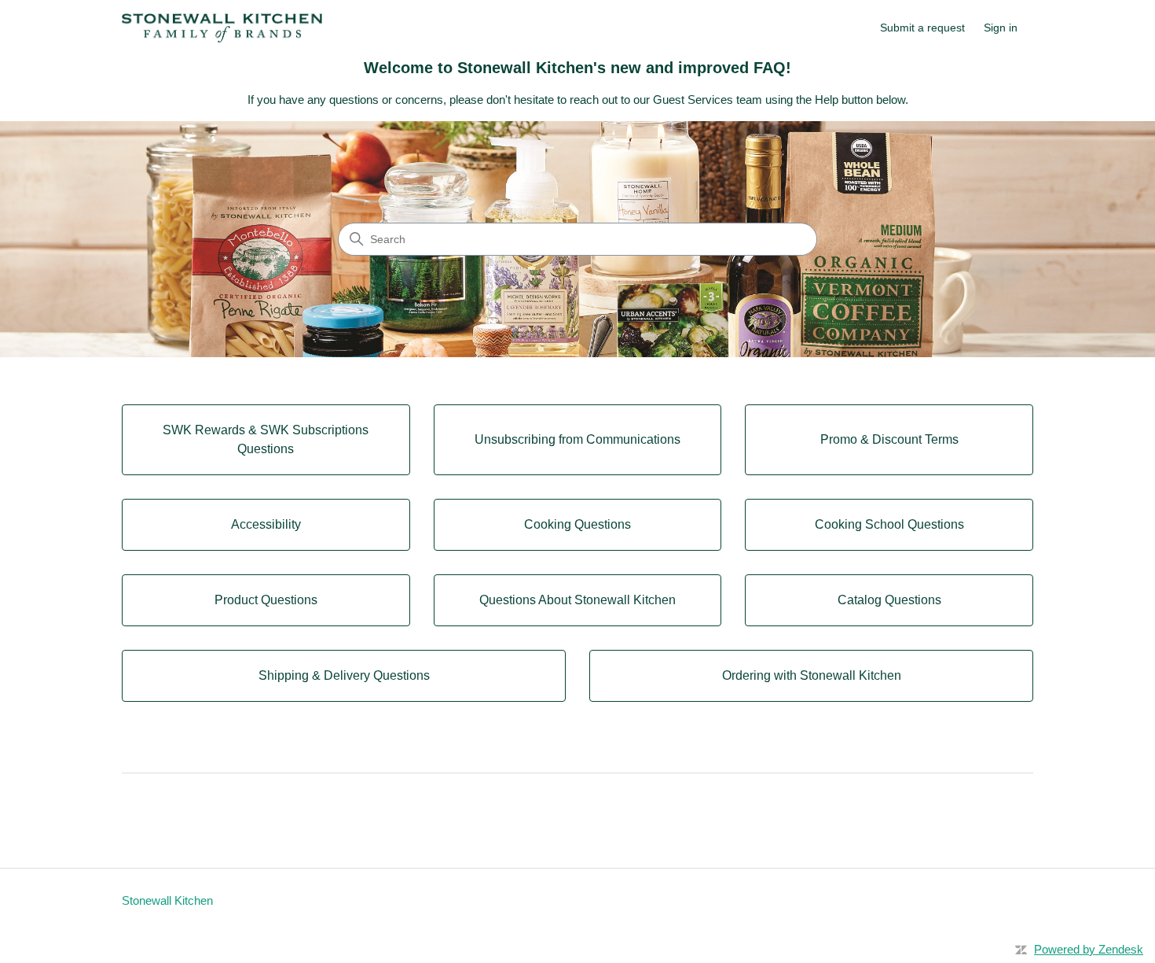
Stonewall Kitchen (167, 900)
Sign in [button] (1001, 27)
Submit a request (922, 27)
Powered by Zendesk (1088, 949)
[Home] (222, 27)
